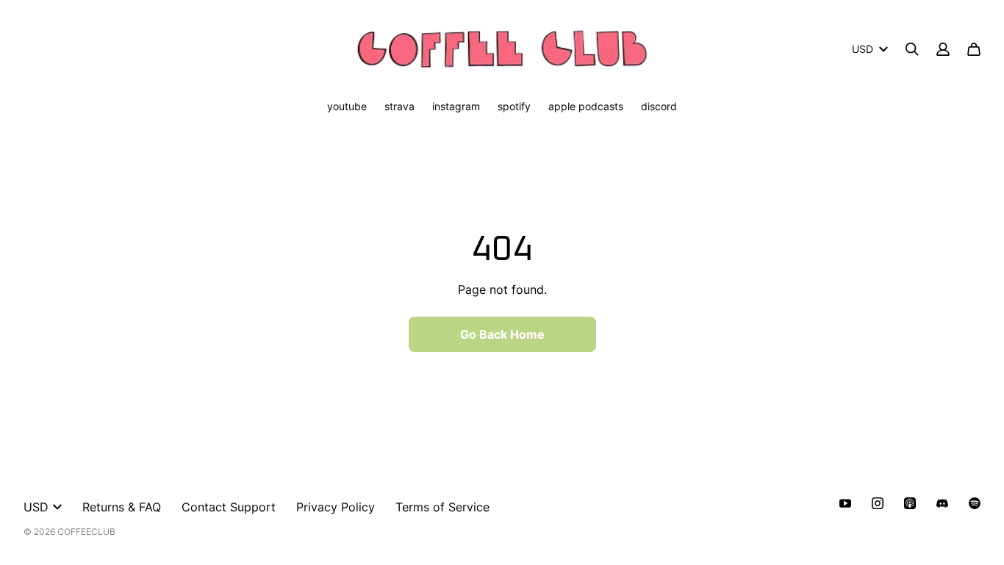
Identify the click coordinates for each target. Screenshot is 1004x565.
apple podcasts (585, 106)
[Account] (943, 49)
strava (399, 106)
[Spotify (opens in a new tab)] (974, 503)
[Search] (912, 49)
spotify (514, 106)
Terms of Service (442, 507)
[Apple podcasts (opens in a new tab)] (910, 503)
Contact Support (229, 507)
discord (659, 106)
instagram (456, 106)
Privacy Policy (335, 507)
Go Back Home (502, 334)
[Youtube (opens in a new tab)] (845, 503)
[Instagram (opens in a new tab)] (877, 503)
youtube (347, 106)
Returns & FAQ (121, 507)
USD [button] (862, 49)
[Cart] (973, 49)
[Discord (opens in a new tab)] (942, 503)
